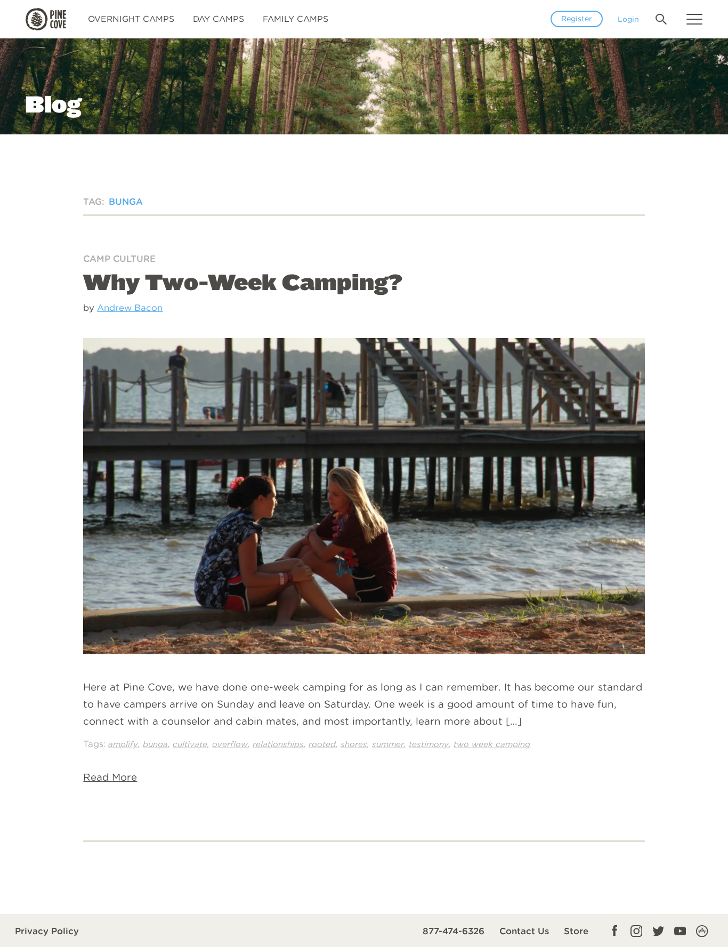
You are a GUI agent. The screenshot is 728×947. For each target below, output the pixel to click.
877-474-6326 (453, 931)
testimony (429, 744)
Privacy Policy (47, 931)
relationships (278, 744)
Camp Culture (119, 258)
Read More (110, 777)
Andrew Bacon (130, 307)
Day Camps (218, 19)
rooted (322, 744)
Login (628, 18)
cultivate (190, 744)
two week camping (492, 744)
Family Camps (295, 19)
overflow (230, 744)
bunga (155, 744)
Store (576, 931)
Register (576, 18)
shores (354, 744)
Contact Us (524, 931)
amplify (123, 744)
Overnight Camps (131, 19)
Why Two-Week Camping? (242, 281)
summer (388, 744)
